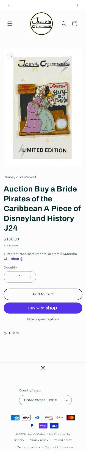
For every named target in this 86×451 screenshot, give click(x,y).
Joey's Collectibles (40, 434)
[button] (9, 23)
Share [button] (14, 333)
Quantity (10, 267)
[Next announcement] (77, 5)
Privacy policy (38, 440)
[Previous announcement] (9, 5)
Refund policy (62, 440)
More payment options (43, 319)
